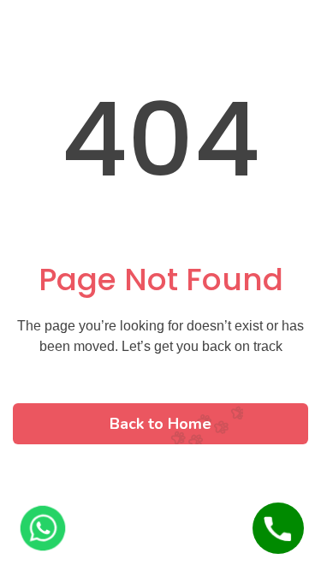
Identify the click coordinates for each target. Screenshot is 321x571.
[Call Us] (278, 528)
